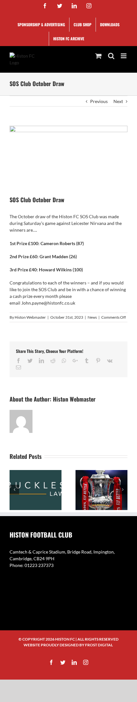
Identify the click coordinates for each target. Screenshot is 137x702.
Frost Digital (99, 644)
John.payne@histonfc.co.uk (48, 303)
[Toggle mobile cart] (98, 55)
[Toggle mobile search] (111, 55)
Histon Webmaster (30, 317)
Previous (99, 101)
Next (118, 101)
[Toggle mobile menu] (124, 55)
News (92, 317)
